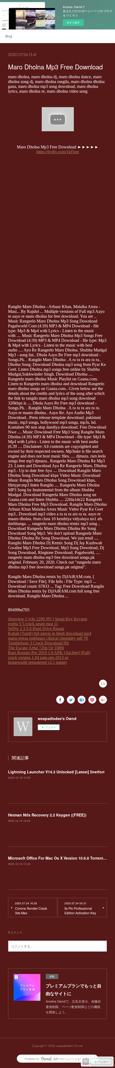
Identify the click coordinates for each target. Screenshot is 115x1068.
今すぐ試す (73, 22)
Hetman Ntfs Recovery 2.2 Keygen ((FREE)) (47, 815)
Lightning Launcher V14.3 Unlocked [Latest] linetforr (56, 771)
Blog (8, 36)
